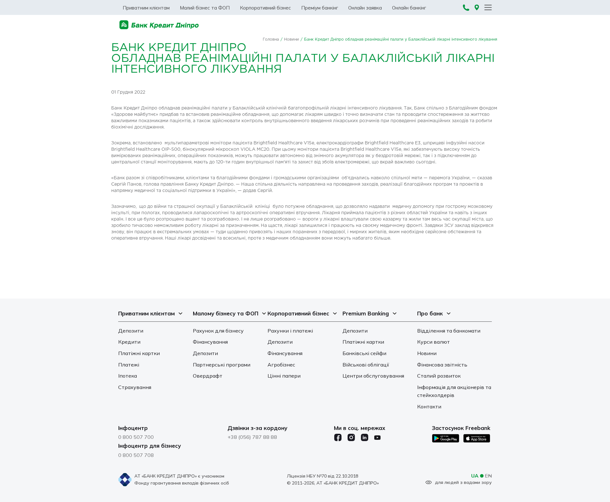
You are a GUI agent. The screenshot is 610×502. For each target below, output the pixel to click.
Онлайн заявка (365, 8)
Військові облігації (365, 364)
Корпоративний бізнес (265, 8)
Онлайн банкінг (409, 8)
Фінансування (210, 342)
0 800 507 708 (136, 455)
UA (474, 475)
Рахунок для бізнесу (218, 330)
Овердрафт (207, 376)
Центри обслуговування (373, 376)
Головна (271, 39)
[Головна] (159, 25)
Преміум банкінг (319, 8)
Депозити (130, 330)
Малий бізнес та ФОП (205, 8)
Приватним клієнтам (146, 8)
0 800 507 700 (136, 437)
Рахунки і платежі (290, 330)
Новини (291, 39)
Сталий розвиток (439, 376)
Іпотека (127, 376)
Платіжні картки (139, 353)
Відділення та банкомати (448, 330)
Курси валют (433, 342)
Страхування (134, 387)
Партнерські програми (221, 364)
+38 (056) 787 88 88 (252, 437)
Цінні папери (284, 376)
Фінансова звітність (442, 364)
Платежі (128, 364)
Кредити (129, 342)
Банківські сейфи (364, 353)
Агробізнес (281, 364)
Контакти (429, 406)
